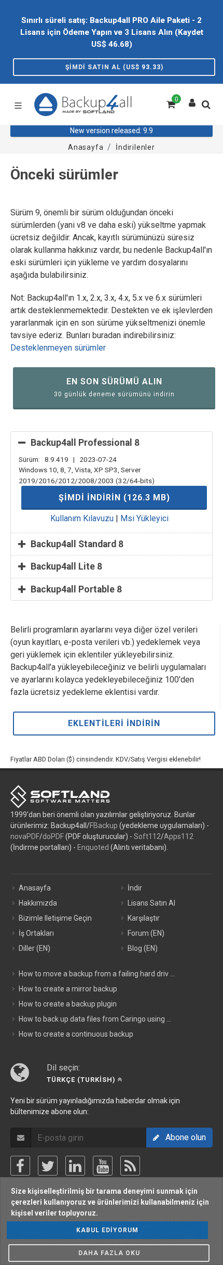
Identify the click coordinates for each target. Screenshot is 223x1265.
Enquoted (93, 847)
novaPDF (24, 836)
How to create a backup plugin (68, 1004)
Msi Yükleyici (144, 518)
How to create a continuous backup (76, 1034)
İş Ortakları (36, 933)
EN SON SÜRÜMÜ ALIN (114, 387)
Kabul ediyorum (107, 1230)
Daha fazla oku (109, 1253)
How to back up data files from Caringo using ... (95, 1019)
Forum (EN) (146, 933)
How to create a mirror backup (68, 989)
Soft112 (147, 836)
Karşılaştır (144, 918)
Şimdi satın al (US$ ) (114, 67)
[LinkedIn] (75, 1166)
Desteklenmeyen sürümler (58, 348)
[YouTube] (103, 1166)
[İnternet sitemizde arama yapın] (208, 107)
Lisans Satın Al (151, 903)
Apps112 (178, 836)
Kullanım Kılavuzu (82, 518)
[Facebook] (20, 1166)
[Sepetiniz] (170, 103)
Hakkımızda (38, 903)
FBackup (104, 825)
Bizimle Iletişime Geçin (55, 918)
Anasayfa (35, 888)
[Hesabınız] (192, 100)
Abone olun (182, 1137)
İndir (135, 888)
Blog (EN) (143, 948)
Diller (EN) (34, 948)
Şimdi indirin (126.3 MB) (114, 497)
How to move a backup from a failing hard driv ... (97, 974)
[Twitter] (48, 1166)
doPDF (53, 836)
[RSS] (130, 1166)
